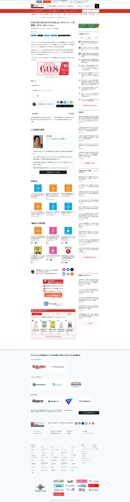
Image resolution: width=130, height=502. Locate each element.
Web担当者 (55, 1)
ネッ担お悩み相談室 (52, 6)
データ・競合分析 (55, 457)
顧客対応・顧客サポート (45, 464)
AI (54, 14)
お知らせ (84, 451)
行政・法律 (63, 470)
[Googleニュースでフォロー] (89, 423)
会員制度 (43, 454)
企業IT (71, 1)
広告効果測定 (54, 460)
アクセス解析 (73, 454)
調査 (72, 470)
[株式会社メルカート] (53, 401)
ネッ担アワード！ (61, 6)
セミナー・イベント (85, 449)
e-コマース (36, 314)
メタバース (60, 14)
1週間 (89, 37)
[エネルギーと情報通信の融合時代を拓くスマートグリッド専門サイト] (82, 486)
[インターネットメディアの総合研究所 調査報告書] (93, 482)
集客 (65, 14)
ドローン (75, 2)
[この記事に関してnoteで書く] (68, 102)
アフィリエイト (91, 14)
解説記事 (95, 446)
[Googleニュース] (68, 274)
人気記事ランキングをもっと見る (90, 105)
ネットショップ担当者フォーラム (37, 6)
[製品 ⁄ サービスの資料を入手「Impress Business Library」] (58, 490)
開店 (52, 467)
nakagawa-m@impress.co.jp (59, 168)
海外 (41, 14)
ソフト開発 (74, 1)
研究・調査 (86, 1)
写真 (32, 460)
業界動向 (53, 470)
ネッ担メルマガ (70, 6)
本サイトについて (37, 431)
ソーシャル (43, 452)
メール (33, 452)
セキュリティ (34, 467)
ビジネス (58, 314)
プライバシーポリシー (38, 433)
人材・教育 (73, 463)
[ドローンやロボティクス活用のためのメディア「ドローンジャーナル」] (82, 490)
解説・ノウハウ (85, 453)
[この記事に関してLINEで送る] (71, 102)
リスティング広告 (83, 14)
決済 (32, 470)
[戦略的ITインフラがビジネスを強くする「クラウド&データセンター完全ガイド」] (58, 482)
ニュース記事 (95, 449)
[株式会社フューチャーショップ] (39, 385)
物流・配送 (53, 463)
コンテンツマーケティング (73, 14)
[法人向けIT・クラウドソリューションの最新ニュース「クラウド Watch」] (58, 486)
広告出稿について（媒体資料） (56, 431)
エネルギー (71, 2)
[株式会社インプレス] (40, 488)
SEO (72, 449)
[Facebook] (68, 269)
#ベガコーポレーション (48, 90)
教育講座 (78, 2)
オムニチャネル (44, 467)
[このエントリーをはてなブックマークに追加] (65, 102)
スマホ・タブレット (45, 457)
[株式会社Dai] (57, 385)
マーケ (47, 314)
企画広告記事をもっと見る (90, 257)
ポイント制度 (63, 457)
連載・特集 (34, 14)
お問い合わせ (69, 431)
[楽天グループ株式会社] (39, 367)
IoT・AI (78, 1)
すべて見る (90, 323)
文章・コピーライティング (64, 460)
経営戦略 (69, 314)
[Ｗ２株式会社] (69, 401)
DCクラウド (82, 1)
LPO (62, 454)
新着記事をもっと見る (90, 163)
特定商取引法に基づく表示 (56, 433)
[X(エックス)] (72, 269)
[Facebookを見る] (79, 423)
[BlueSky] (63, 274)
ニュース (38, 17)
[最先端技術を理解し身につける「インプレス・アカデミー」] (93, 490)
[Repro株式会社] (38, 401)
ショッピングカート (74, 467)
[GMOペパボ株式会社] (76, 385)
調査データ (84, 456)
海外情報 (46, 14)
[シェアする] (58, 102)
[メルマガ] (63, 269)
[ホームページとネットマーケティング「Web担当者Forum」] (82, 482)
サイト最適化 (34, 457)
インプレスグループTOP (88, 433)
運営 (72, 460)
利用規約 (85, 431)
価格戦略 (33, 463)
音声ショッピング (64, 452)
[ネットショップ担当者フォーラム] (37, 425)
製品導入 (63, 1)
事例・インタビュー (85, 458)
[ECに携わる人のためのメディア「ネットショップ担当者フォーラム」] (93, 486)
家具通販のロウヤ (36, 85)
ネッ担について (80, 6)
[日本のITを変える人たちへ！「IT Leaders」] (70, 486)
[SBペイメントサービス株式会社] (57, 367)
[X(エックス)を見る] (83, 423)
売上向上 (33, 454)
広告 (52, 452)
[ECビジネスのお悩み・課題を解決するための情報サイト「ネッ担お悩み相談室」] (58, 495)
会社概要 (69, 433)
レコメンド (73, 457)
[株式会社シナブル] (85, 401)
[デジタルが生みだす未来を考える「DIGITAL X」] (70, 490)
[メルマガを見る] (76, 423)
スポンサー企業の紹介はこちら (89, 412)
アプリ (72, 452)
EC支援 (82, 2)
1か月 (96, 37)
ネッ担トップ (33, 17)
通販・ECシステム (45, 470)
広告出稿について (88, 6)
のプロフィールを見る (53, 172)
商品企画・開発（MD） (64, 464)
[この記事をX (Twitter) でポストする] (61, 102)
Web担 (55, 273)
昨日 (82, 37)
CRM (52, 454)
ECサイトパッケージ (64, 467)
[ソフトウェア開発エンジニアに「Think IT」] (70, 482)
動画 (42, 460)
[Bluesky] (86, 423)
